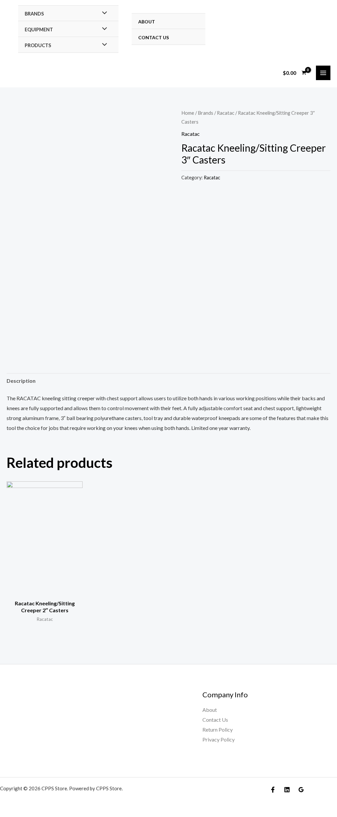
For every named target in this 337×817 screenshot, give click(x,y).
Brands (34, 13)
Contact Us (153, 37)
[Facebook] (273, 790)
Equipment (39, 29)
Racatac (225, 113)
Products (38, 45)
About (146, 21)
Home (187, 113)
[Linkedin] (287, 790)
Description (21, 381)
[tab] (21, 380)
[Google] (301, 790)
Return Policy (217, 729)
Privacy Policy (218, 739)
